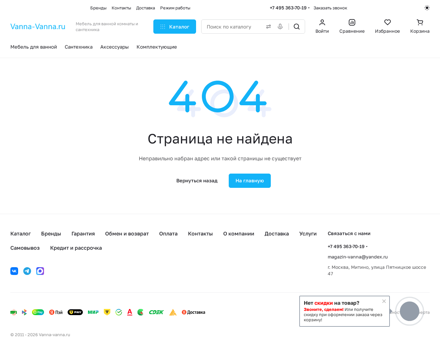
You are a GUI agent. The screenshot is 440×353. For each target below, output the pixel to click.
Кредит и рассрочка (76, 248)
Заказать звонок (330, 7)
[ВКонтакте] (14, 271)
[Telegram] (27, 271)
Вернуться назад (196, 180)
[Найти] (297, 26)
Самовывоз (25, 248)
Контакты (200, 233)
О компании (238, 233)
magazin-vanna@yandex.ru (358, 256)
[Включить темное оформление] (427, 7)
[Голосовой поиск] (281, 26)
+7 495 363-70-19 (288, 7)
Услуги (308, 233)
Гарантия (83, 233)
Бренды (51, 233)
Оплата (168, 233)
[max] (40, 271)
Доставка (277, 233)
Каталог (20, 233)
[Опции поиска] (267, 26)
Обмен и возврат (127, 233)
